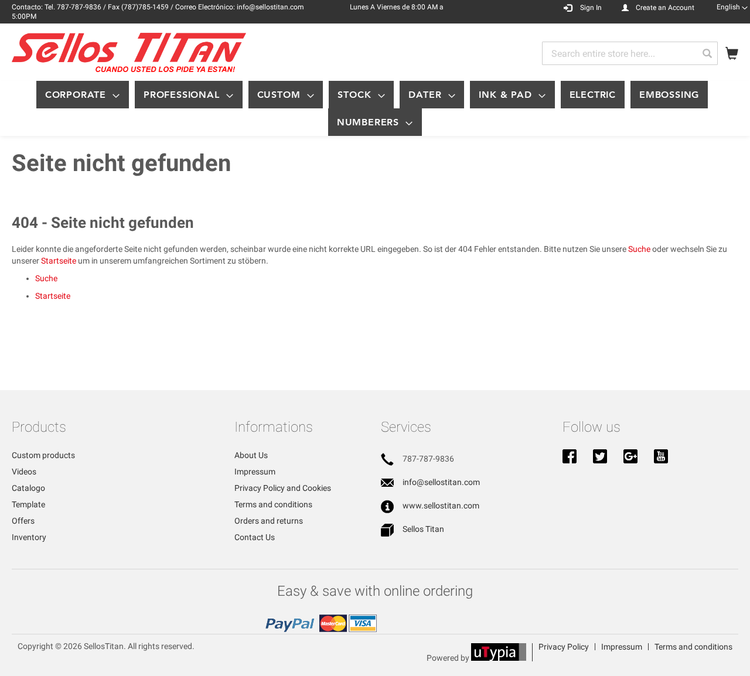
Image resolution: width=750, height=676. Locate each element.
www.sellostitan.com (441, 505)
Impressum (254, 471)
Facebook (569, 457)
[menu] (375, 108)
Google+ (630, 457)
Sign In (591, 8)
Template (28, 504)
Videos (24, 471)
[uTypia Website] (498, 658)
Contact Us (254, 537)
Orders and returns (268, 520)
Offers (23, 520)
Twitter (600, 457)
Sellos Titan (423, 529)
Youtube (661, 457)
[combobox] (630, 53)
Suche (639, 249)
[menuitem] (82, 94)
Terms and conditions (273, 504)
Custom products (43, 455)
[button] (732, 7)
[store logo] (129, 52)
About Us (251, 455)
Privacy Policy (563, 646)
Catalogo (28, 488)
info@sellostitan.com (441, 482)
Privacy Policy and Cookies (282, 488)
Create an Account (665, 8)
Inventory (29, 537)
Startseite (58, 260)
